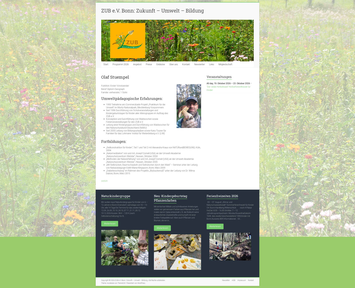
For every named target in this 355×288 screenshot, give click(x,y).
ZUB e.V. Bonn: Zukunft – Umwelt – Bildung (152, 10)
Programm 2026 (121, 64)
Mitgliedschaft (225, 64)
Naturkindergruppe (115, 196)
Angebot (137, 64)
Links (211, 64)
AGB (233, 280)
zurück (104, 180)
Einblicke (160, 64)
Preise (149, 64)
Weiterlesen (109, 223)
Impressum (242, 280)
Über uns (173, 64)
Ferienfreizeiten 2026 (222, 196)
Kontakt (186, 64)
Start (105, 64)
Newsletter (199, 64)
